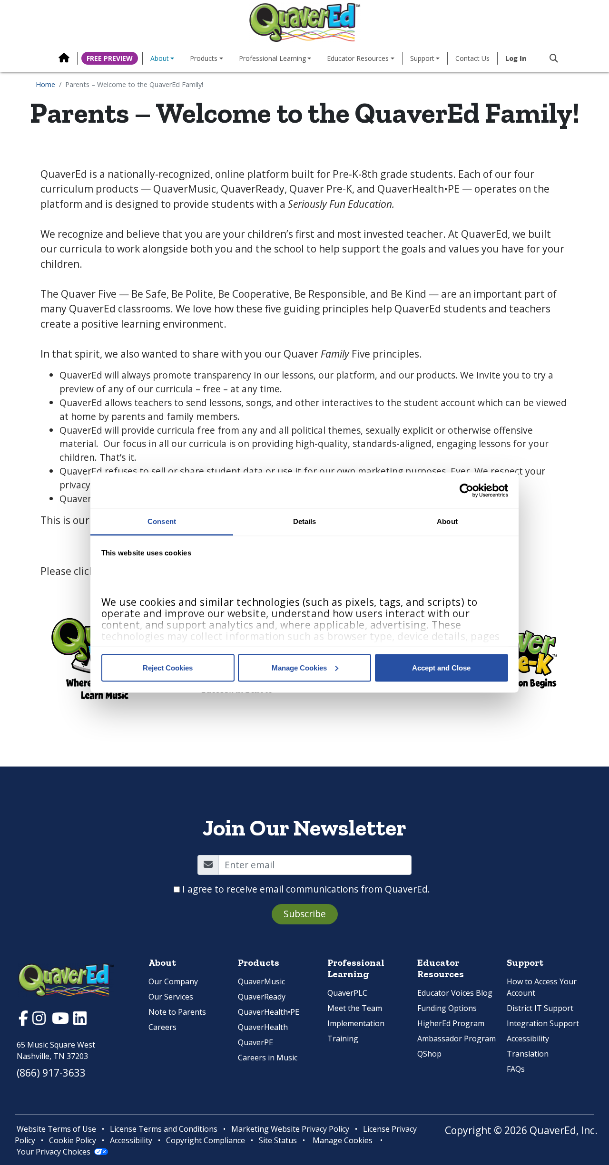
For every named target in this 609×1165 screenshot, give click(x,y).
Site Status (278, 1140)
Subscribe (305, 913)
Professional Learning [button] (272, 58)
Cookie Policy (72, 1140)
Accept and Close (441, 667)
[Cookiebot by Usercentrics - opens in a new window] (466, 490)
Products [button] (203, 58)
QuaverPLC (347, 993)
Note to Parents (177, 1012)
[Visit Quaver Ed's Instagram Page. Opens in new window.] (40, 1020)
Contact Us (472, 58)
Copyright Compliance (205, 1140)
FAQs (516, 1069)
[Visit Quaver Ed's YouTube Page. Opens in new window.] (61, 1020)
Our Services (170, 996)
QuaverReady (261, 996)
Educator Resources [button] (358, 58)
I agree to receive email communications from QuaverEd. (306, 889)
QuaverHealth (263, 1027)
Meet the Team (354, 1008)
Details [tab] (304, 521)
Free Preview (110, 58)
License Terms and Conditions (163, 1129)
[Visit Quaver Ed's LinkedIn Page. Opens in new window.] (80, 1020)
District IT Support (540, 1008)
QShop (429, 1053)
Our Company (173, 981)
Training (342, 1038)
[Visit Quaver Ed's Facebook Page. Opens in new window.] (24, 1020)
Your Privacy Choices (53, 1151)
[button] (550, 58)
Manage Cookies (299, 667)
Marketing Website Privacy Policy (290, 1129)
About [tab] (447, 521)
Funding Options (447, 1008)
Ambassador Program (456, 1038)
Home (45, 84)
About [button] (159, 58)
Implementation (355, 1023)
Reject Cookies (168, 667)
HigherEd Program (450, 1023)
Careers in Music (267, 1057)
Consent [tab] (161, 521)
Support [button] (422, 58)
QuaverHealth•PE (268, 1012)
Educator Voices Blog (454, 993)
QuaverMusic (261, 981)
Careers (162, 1027)
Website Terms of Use (56, 1129)
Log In (516, 58)
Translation (528, 1053)
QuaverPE (255, 1042)
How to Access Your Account (542, 987)
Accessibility (528, 1038)
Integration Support (543, 1023)
